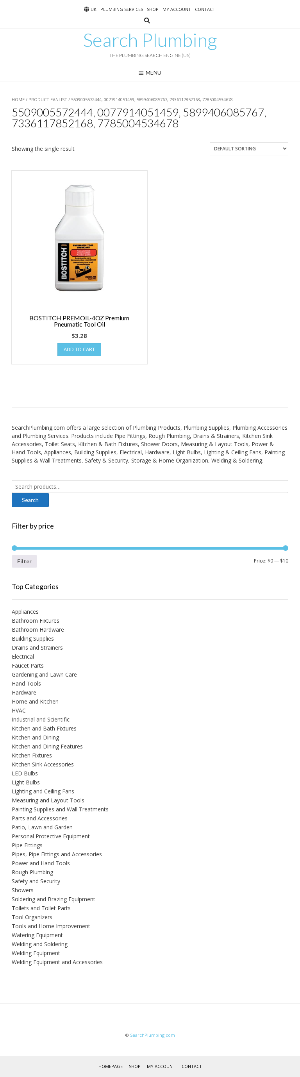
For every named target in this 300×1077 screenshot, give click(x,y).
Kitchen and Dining (35, 737)
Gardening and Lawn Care (44, 674)
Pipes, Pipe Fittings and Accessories (57, 854)
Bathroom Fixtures (35, 620)
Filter (24, 561)
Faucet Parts (28, 665)
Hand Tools (26, 683)
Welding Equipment (36, 953)
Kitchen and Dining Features (47, 746)
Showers (23, 890)
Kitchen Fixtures (32, 755)
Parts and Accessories (40, 818)
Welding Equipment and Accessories (57, 962)
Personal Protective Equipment (51, 836)
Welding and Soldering (40, 944)
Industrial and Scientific (41, 719)
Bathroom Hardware (38, 629)
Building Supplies (33, 638)
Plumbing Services (121, 9)
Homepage (110, 1066)
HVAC (19, 710)
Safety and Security (36, 881)
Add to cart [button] (79, 349)
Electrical (23, 656)
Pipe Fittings (27, 845)
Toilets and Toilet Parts (41, 908)
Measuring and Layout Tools (48, 800)
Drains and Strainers (37, 647)
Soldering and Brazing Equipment (53, 899)
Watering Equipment (37, 935)
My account (176, 9)
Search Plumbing (150, 39)
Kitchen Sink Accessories (43, 764)
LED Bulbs (25, 773)
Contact (205, 9)
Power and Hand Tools (41, 863)
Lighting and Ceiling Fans (43, 791)
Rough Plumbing (32, 872)
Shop (153, 9)
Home (18, 99)
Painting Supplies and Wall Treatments (60, 809)
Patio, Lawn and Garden (42, 827)
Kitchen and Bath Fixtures (44, 728)
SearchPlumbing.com (152, 1035)
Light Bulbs (26, 782)
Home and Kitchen (35, 701)
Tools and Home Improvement (51, 926)
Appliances (25, 611)
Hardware (24, 692)
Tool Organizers (32, 917)
